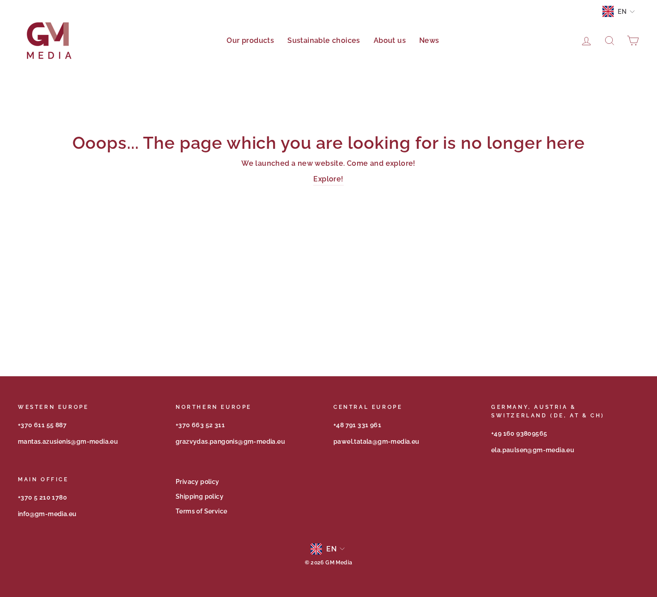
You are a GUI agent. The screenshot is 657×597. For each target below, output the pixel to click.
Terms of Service (201, 511)
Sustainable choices (323, 40)
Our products (250, 40)
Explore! (328, 179)
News (429, 40)
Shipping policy (199, 496)
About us (390, 40)
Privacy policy (197, 481)
